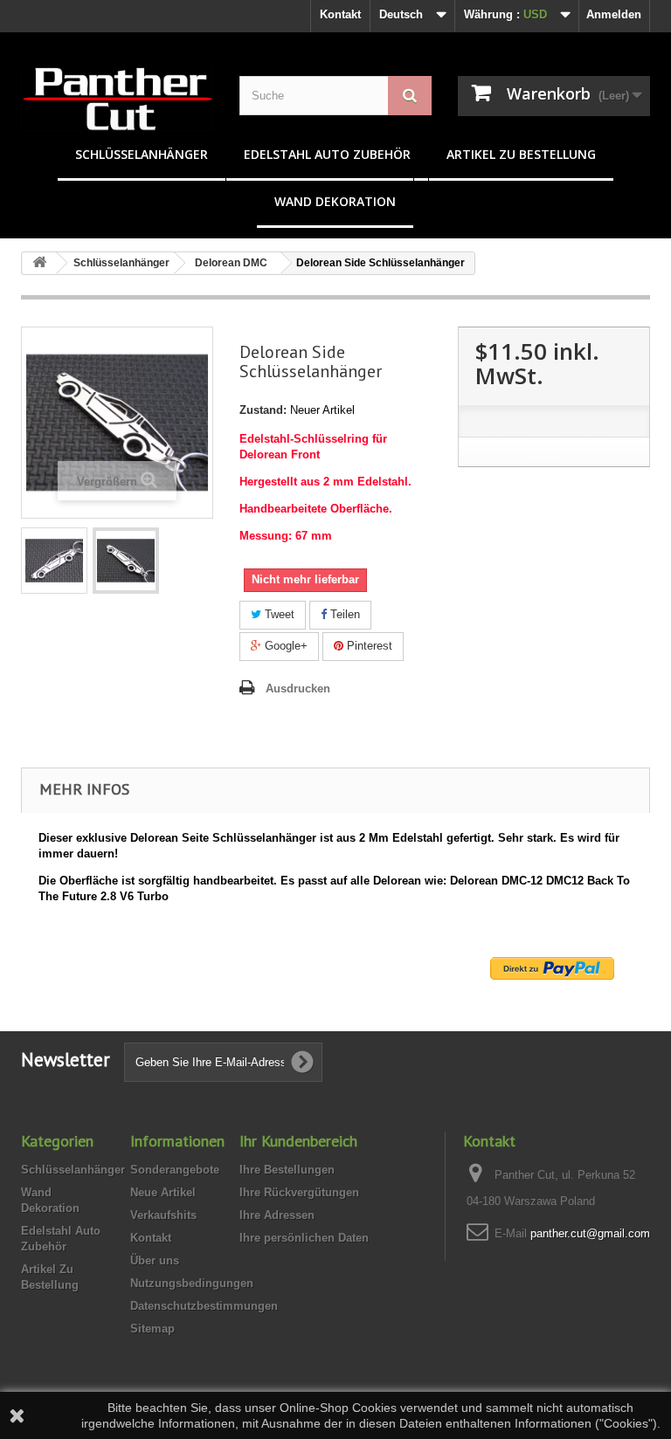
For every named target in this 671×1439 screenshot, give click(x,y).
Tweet (277, 614)
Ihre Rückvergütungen (299, 1192)
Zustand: (263, 410)
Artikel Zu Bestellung (521, 154)
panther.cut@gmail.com (590, 1233)
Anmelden (613, 14)
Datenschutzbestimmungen (204, 1305)
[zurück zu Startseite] (39, 263)
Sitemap (152, 1328)
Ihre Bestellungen (287, 1169)
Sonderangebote (174, 1169)
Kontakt (340, 14)
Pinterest (367, 645)
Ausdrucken (298, 688)
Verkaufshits (163, 1215)
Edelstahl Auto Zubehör (327, 154)
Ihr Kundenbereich (298, 1141)
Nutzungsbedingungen (191, 1283)
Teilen (343, 614)
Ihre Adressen (277, 1215)
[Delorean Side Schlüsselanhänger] (54, 560)
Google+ (284, 645)
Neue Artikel (163, 1192)
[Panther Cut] (117, 99)
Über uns (154, 1260)
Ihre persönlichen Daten (304, 1237)
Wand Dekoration (335, 201)
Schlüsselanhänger (141, 154)
